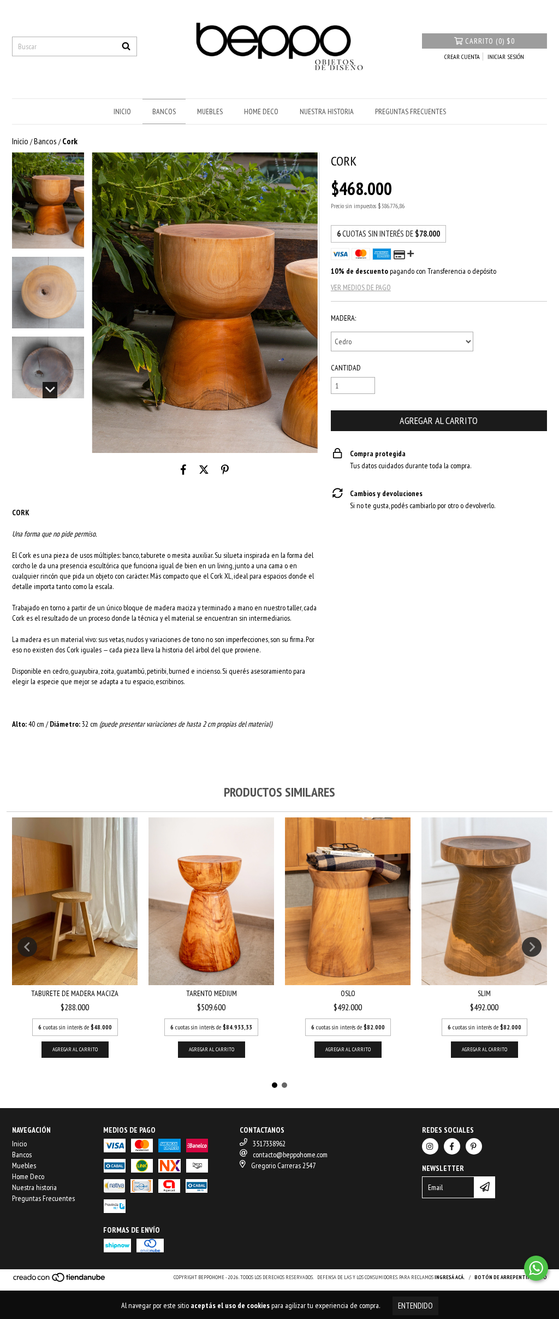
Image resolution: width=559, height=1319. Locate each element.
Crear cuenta (462, 56)
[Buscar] (126, 46)
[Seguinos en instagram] (430, 1146)
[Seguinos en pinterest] (474, 1146)
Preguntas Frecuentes (410, 111)
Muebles (210, 111)
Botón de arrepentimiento (510, 1277)
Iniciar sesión (505, 56)
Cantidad (346, 368)
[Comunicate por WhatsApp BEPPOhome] (536, 1268)
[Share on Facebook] (183, 469)
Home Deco (261, 111)
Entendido (415, 1305)
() (490, 41)
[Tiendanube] (60, 1280)
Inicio (122, 111)
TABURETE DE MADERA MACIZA (74, 993)
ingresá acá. (450, 1277)
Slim (484, 993)
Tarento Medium (211, 993)
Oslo (348, 993)
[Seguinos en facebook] (452, 1146)
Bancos (164, 111)
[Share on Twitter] (204, 469)
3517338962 (269, 1144)
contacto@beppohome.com (290, 1154)
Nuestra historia (327, 111)
